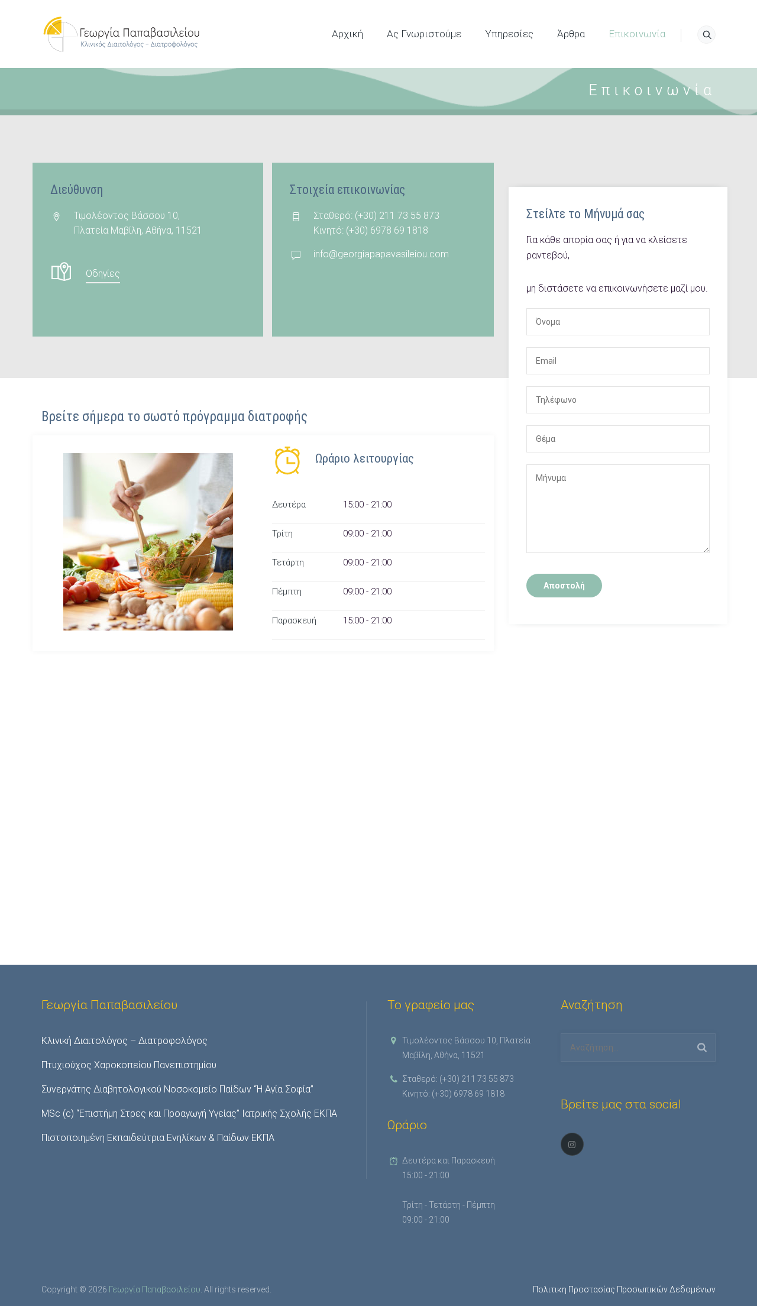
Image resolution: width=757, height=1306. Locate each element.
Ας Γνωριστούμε (424, 34)
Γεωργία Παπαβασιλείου (154, 1289)
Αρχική (347, 34)
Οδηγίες (103, 273)
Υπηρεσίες (509, 34)
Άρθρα (571, 34)
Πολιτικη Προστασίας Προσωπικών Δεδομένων (624, 1289)
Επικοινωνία (637, 34)
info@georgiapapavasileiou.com (381, 254)
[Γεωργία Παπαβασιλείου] (122, 34)
